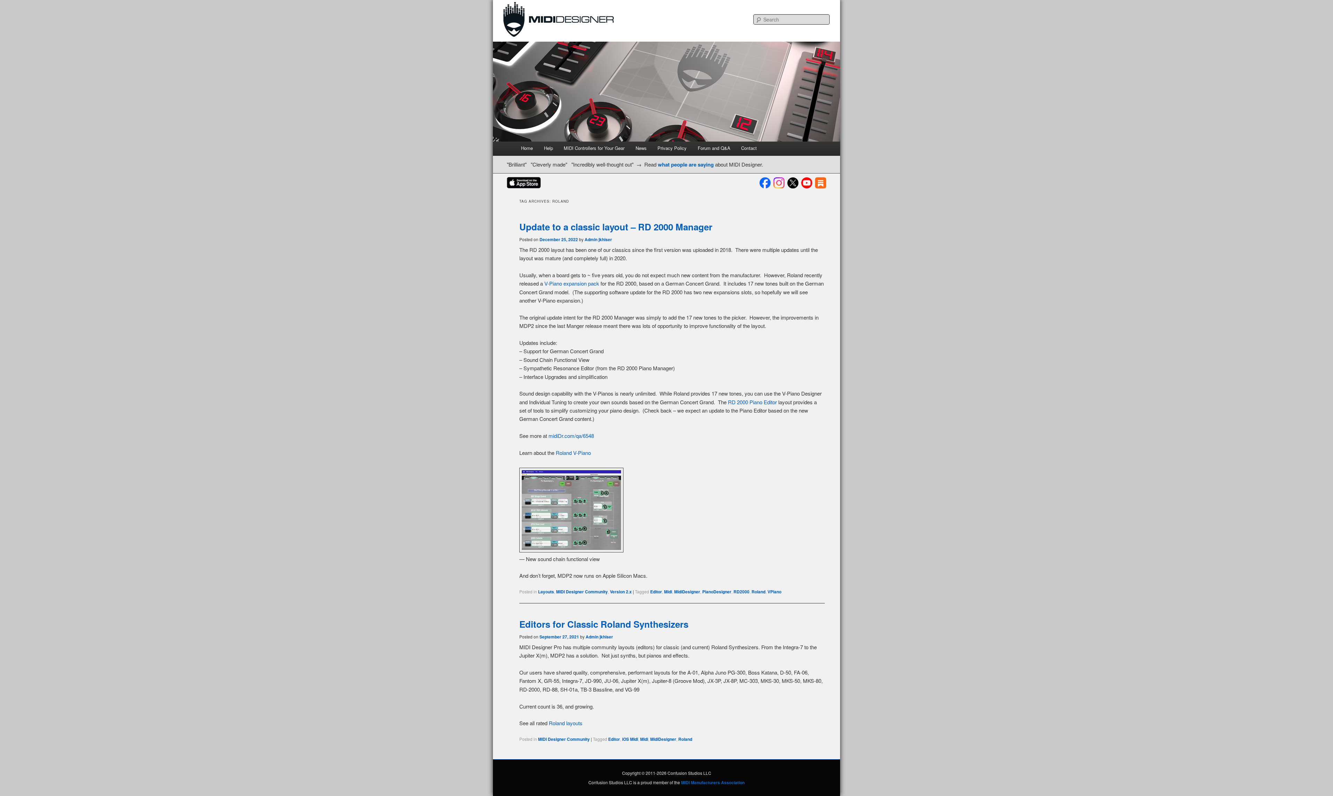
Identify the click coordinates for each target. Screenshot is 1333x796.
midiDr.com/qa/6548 (571, 435)
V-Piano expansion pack (571, 283)
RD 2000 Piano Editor (752, 402)
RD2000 (741, 591)
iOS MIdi (630, 739)
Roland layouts (565, 723)
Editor (656, 591)
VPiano (774, 591)
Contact (749, 148)
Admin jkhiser (598, 239)
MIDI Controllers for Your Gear (594, 148)
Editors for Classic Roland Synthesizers (603, 624)
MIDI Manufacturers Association (713, 782)
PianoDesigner (716, 591)
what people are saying (686, 164)
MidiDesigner (687, 591)
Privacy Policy (672, 148)
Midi (668, 591)
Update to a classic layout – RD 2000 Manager (615, 226)
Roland (758, 591)
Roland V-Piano (573, 452)
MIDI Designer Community (582, 591)
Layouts (546, 591)
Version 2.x (621, 591)
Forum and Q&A (714, 148)
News (641, 148)
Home (527, 148)
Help (548, 148)
